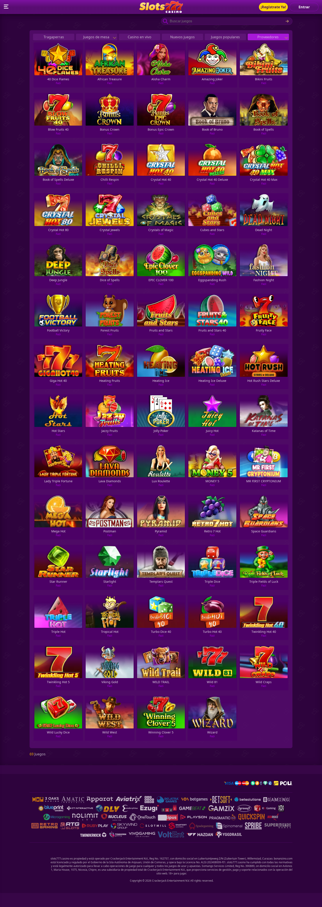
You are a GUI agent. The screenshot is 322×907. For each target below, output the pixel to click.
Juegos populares (225, 37)
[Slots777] (161, 11)
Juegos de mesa (96, 37)
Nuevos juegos (182, 37)
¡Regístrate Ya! (273, 7)
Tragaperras (54, 37)
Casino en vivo (139, 37)
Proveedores (268, 37)
